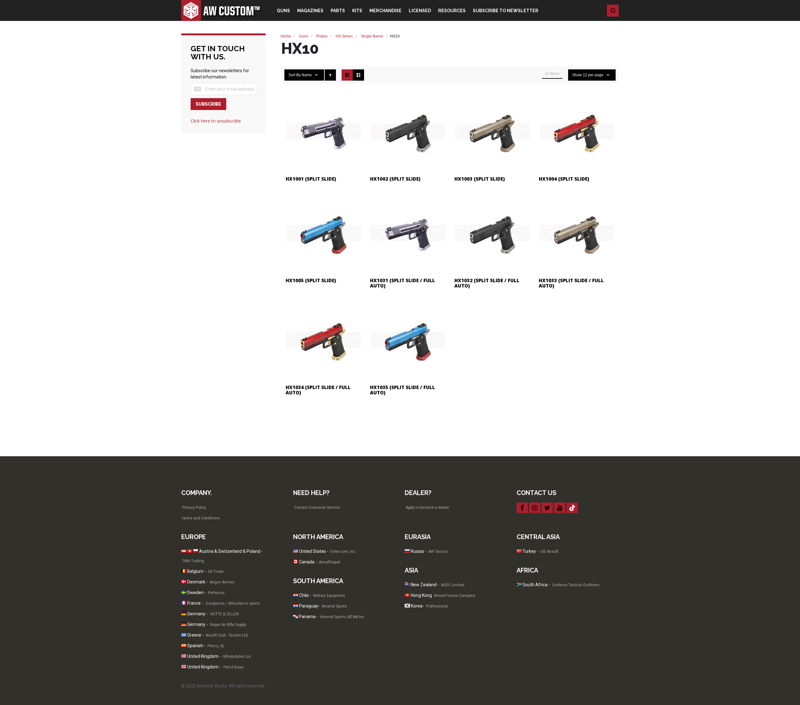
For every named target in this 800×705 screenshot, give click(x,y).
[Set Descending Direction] (330, 75)
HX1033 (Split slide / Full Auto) (571, 283)
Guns (303, 36)
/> (264, 10)
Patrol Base (233, 667)
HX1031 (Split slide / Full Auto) (402, 283)
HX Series (344, 36)
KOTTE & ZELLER (224, 614)
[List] (358, 75)
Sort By (294, 75)
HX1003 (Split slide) (479, 179)
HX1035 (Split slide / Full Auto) (402, 390)
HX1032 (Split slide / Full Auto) (486, 283)
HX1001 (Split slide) (311, 179)
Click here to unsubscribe (216, 121)
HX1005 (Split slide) (311, 280)
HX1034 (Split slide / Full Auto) (318, 390)
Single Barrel (372, 36)
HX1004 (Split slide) (564, 179)
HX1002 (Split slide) (395, 179)
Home (286, 36)
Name (307, 75)
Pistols (322, 36)
